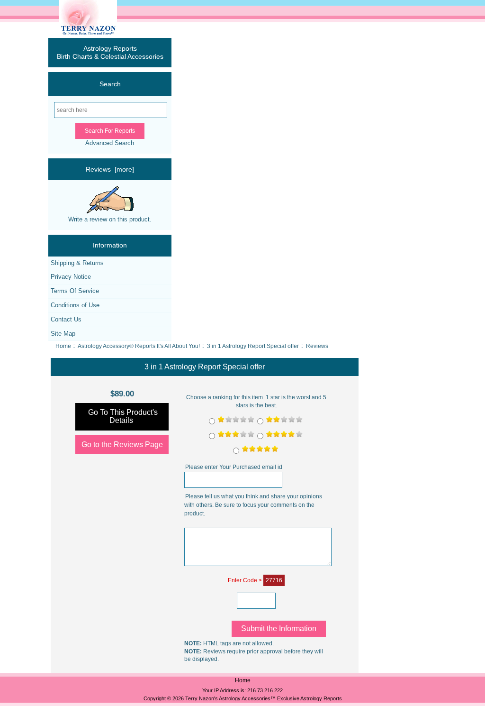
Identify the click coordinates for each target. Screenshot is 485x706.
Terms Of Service (75, 290)
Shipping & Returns (77, 262)
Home (63, 346)
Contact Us (66, 319)
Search (110, 84)
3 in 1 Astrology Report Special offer (253, 346)
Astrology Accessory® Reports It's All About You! (139, 346)
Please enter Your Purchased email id (233, 467)
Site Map (63, 333)
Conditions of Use (75, 305)
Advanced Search (109, 143)
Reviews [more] (110, 169)
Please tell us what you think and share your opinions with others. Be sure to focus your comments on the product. (253, 505)
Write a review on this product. (110, 219)
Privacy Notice (71, 276)
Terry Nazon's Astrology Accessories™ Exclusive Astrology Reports (263, 698)
